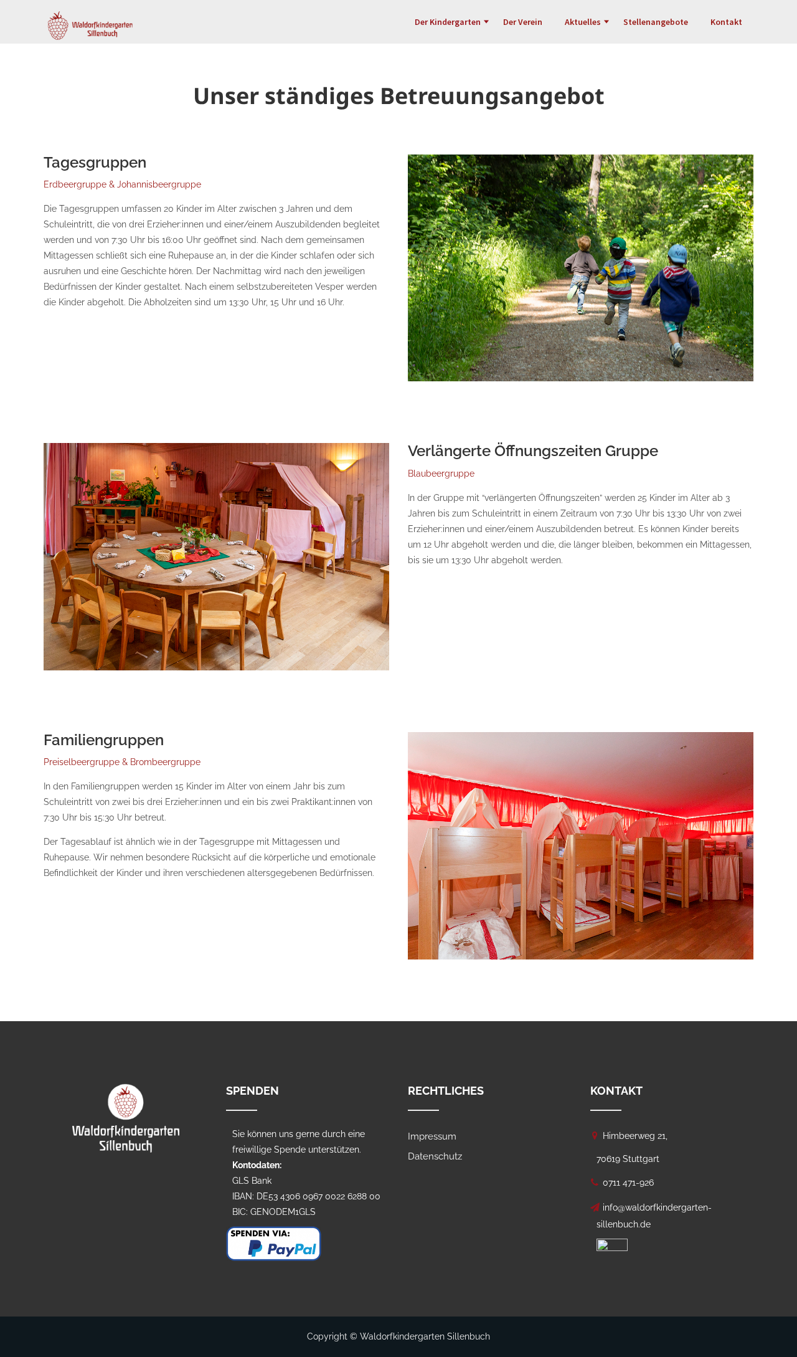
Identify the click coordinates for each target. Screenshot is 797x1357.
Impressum (432, 1136)
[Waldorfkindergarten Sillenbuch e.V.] (90, 15)
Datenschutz (435, 1156)
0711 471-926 (628, 1183)
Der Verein (522, 21)
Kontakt (726, 21)
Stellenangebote (655, 21)
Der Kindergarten (448, 21)
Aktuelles (583, 21)
